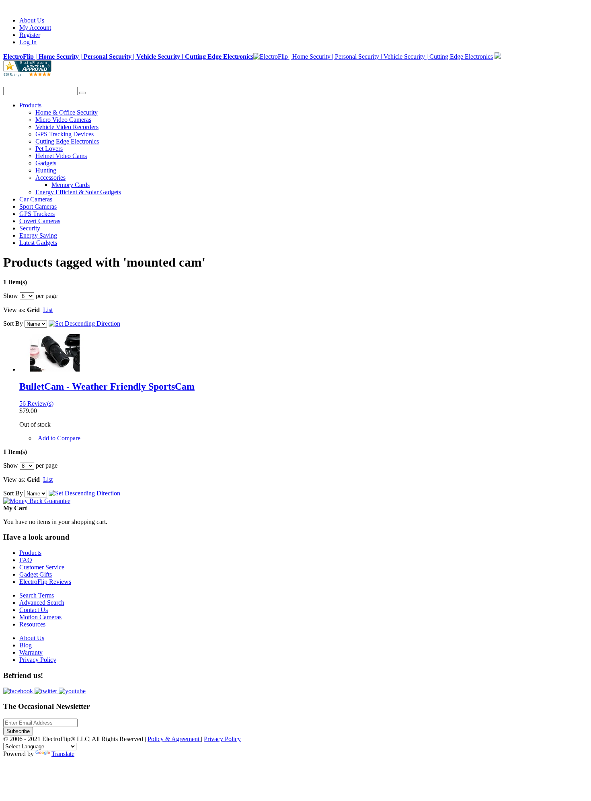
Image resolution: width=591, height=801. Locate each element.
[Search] (82, 93)
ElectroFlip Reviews (45, 581)
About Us (31, 20)
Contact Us (33, 609)
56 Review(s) (36, 403)
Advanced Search (41, 602)
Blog (25, 645)
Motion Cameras (40, 617)
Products (30, 552)
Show (10, 295)
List (48, 309)
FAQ (25, 560)
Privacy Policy (37, 659)
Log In (28, 42)
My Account (35, 27)
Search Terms (36, 595)
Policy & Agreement (174, 738)
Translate (62, 753)
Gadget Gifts (35, 574)
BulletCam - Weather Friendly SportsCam (107, 386)
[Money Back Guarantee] (36, 500)
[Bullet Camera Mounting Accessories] (54, 369)
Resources (32, 624)
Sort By (13, 323)
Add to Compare (59, 438)
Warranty (31, 652)
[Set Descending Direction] (84, 323)
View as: (14, 309)
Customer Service (41, 567)
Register (29, 34)
